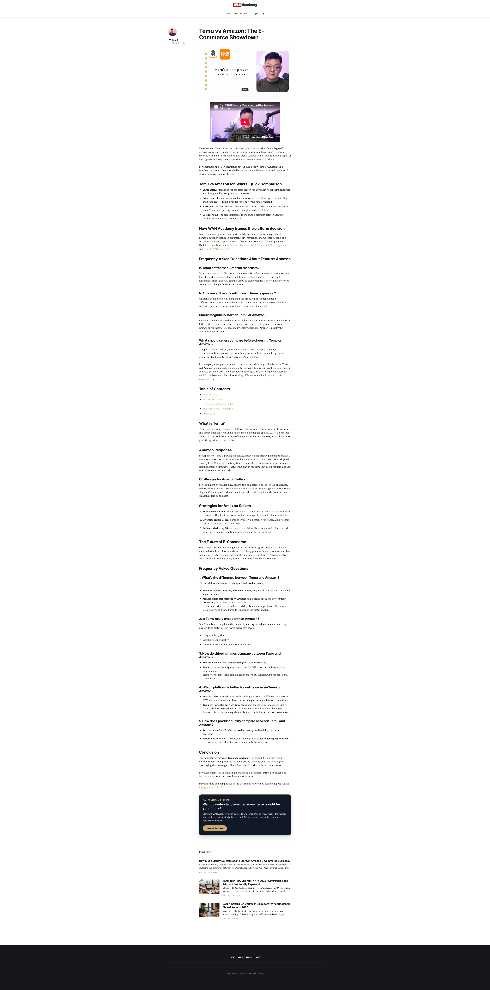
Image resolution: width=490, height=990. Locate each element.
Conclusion (209, 413)
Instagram (204, 787)
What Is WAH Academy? (216, 248)
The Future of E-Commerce (218, 408)
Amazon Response (212, 399)
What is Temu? (211, 394)
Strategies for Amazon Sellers (218, 403)
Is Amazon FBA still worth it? (242, 245)
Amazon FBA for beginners (273, 245)
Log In (255, 14)
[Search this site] (263, 14)
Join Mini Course (242, 14)
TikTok (219, 787)
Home (228, 14)
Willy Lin (173, 39)
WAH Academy (207, 776)
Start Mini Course (215, 828)
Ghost (260, 973)
